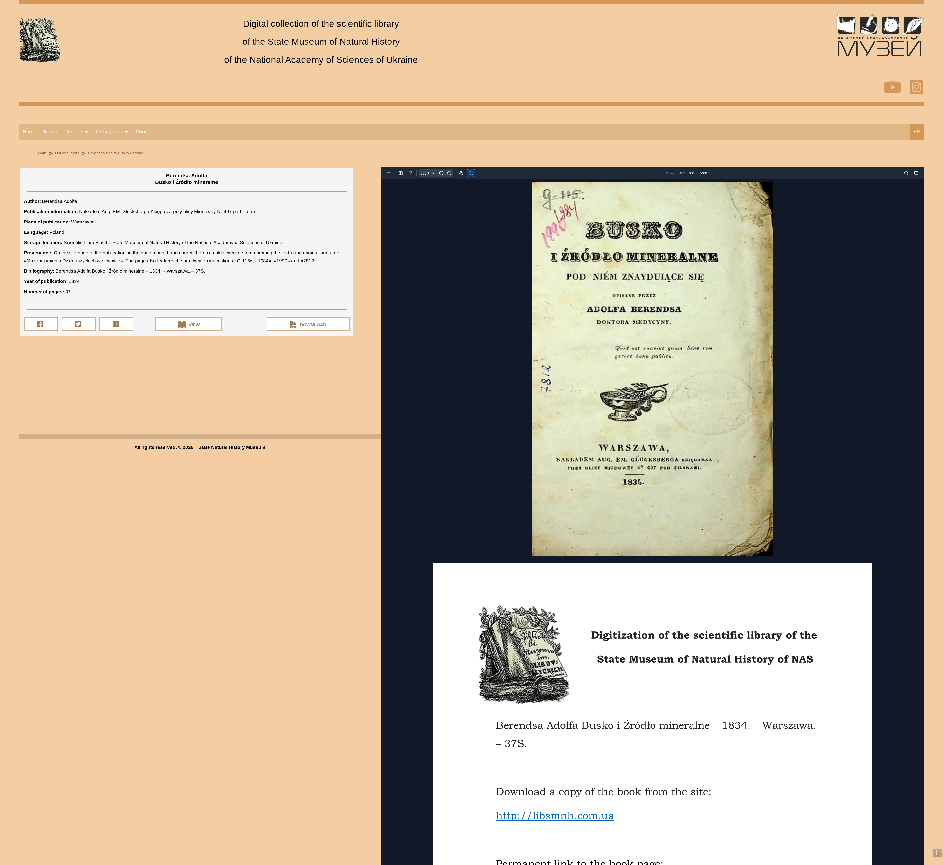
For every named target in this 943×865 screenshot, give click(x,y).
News (50, 131)
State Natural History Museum (231, 447)
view (194, 324)
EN (916, 131)
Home (30, 131)
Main (42, 153)
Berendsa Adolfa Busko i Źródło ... (117, 153)
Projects (74, 131)
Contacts (146, 131)
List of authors (67, 153)
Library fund (110, 131)
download (313, 324)
